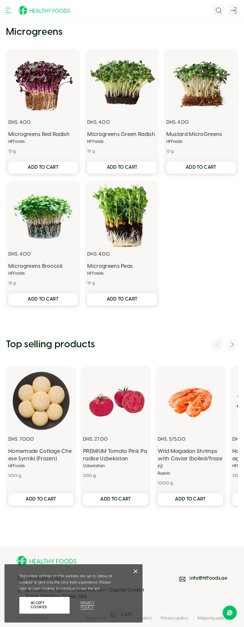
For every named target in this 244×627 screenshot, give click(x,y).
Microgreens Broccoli (35, 266)
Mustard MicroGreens (194, 134)
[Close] (135, 573)
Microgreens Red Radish (39, 134)
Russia (164, 473)
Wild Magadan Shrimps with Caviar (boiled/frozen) (190, 459)
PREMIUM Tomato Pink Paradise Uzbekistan (115, 455)
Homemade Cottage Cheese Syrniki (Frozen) (40, 455)
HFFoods (16, 142)
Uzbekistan (94, 466)
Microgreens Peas (110, 266)
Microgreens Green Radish (121, 134)
